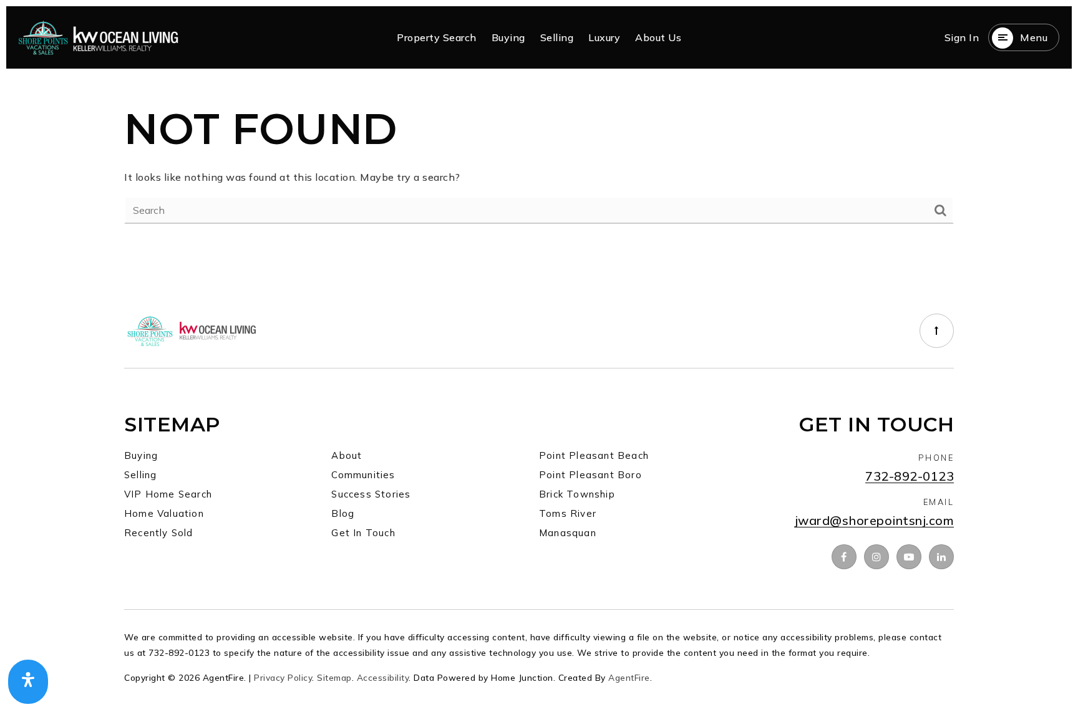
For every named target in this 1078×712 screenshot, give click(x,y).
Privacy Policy (283, 677)
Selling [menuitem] (557, 37)
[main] (539, 161)
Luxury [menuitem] (604, 37)
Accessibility (383, 677)
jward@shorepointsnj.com (874, 520)
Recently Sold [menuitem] (158, 533)
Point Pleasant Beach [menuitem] (594, 455)
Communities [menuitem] (363, 475)
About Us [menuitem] (658, 37)
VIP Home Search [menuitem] (168, 494)
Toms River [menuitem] (567, 513)
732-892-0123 (909, 476)
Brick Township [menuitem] (577, 494)
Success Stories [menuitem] (370, 494)
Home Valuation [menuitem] (164, 513)
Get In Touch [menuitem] (363, 533)
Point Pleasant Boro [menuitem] (590, 475)
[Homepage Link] (98, 36)
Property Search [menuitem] (437, 37)
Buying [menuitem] (508, 37)
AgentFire (629, 677)
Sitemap (334, 677)
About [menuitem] (346, 455)
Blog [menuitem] (342, 513)
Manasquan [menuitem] (567, 533)
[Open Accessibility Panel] (28, 682)
